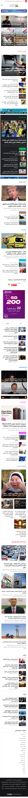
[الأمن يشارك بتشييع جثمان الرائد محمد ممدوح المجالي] (22, 723)
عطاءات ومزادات (22, 762)
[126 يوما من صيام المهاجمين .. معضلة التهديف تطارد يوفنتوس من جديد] (23, 164)
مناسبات (23, 768)
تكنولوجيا (23, 748)
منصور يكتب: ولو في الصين (11, 672)
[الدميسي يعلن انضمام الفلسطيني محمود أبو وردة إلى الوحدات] (23, 158)
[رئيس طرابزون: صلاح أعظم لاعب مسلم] (22, 153)
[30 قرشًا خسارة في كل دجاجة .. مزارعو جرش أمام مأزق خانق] (7, 41)
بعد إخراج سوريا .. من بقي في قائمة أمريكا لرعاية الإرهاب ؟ (11, 223)
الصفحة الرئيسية (23, 786)
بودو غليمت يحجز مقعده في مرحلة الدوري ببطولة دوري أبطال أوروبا (14, 141)
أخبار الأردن (23, 734)
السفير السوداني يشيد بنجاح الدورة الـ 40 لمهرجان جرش (10, 342)
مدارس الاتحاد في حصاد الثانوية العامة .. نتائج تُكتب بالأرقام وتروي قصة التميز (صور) (11, 330)
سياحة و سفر (22, 754)
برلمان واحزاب (22, 740)
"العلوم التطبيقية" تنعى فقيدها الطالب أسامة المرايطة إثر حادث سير (10, 699)
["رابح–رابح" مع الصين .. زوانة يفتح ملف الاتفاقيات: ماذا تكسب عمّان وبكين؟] (20, 524)
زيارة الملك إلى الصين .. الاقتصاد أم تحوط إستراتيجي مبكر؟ (10, 678)
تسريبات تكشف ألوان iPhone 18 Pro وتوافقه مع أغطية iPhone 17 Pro (14, 425)
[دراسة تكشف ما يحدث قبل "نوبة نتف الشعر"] (23, 79)
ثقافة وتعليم (23, 746)
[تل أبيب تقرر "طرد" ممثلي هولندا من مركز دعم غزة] (20, 32)
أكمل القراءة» (22, 212)
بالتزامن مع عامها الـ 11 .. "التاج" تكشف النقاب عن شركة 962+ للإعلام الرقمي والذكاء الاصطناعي (20, 514)
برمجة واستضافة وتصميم (17, 794)
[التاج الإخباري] (14, 5)
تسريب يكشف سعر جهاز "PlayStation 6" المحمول (12, 459)
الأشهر (7, 323)
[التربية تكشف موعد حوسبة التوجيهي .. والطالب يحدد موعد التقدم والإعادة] (22, 451)
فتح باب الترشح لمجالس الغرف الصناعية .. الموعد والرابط (14, 592)
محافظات (23, 764)
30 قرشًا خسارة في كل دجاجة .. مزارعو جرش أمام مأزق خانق (7, 45)
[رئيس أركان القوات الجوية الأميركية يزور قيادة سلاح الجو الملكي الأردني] (20, 41)
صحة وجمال (23, 756)
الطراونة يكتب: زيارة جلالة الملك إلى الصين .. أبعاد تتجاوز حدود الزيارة (10, 666)
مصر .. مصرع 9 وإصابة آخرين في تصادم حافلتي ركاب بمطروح (15, 252)
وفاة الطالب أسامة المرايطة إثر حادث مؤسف (10, 717)
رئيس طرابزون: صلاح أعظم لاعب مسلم (10, 154)
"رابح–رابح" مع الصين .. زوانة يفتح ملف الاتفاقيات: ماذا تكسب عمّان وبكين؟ (20, 533)
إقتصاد (24, 736)
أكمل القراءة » (22, 148)
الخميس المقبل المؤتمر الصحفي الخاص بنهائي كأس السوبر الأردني (10, 172)
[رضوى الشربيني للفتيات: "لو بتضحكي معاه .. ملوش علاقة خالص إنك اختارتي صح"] (14, 376)
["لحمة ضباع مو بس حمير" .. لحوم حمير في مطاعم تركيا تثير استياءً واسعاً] (23, 270)
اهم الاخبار (23, 742)
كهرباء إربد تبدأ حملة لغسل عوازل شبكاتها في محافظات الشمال (14, 642)
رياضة (24, 752)
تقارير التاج (20, 788)
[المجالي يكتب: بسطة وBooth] (22, 660)
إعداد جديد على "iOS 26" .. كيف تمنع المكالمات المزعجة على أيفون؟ (10, 438)
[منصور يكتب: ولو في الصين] (22, 673)
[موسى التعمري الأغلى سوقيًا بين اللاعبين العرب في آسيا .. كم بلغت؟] (23, 102)
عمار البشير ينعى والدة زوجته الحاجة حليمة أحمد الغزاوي (10, 706)
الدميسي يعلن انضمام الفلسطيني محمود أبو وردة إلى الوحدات (10, 159)
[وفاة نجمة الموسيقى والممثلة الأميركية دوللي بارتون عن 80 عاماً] (22, 85)
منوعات (23, 770)
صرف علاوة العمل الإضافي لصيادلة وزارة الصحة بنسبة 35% (8, 36)
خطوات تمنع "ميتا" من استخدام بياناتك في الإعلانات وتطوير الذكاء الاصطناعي (10, 446)
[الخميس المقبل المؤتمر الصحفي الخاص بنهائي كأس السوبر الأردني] (22, 171)
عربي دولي (23, 758)
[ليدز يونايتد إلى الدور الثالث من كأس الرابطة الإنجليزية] (22, 90)
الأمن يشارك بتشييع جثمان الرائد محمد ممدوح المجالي (11, 723)
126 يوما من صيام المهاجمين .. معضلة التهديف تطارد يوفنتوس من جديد (10, 166)
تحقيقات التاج (22, 744)
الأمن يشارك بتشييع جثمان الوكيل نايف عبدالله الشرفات (10, 711)
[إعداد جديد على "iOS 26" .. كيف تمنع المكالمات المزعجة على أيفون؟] (22, 437)
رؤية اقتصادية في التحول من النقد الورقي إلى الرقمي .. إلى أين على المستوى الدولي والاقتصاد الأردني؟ (10, 358)
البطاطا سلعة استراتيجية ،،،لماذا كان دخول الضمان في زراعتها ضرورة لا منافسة (15, 617)
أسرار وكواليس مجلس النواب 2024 (11, 788)
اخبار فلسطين (22, 738)
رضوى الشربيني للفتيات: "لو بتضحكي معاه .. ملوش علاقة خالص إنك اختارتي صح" (15, 381)
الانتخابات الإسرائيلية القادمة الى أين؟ (10, 337)
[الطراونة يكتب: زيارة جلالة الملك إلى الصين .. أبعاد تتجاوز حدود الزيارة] (22, 666)
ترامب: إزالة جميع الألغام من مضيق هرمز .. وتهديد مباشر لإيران (14, 205)
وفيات (24, 772)
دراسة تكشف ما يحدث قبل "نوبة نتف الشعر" (10, 80)
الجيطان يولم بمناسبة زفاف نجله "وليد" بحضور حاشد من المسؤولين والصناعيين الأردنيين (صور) (11, 349)
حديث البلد (23, 750)
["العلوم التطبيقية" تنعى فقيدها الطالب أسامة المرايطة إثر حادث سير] (22, 699)
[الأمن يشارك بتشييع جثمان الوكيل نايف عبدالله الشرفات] (22, 712)
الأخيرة (20, 323)
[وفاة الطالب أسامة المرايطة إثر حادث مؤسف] (22, 718)
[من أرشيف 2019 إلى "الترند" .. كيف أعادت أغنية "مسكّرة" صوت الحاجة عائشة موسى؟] (13, 484)
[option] (14, 30)
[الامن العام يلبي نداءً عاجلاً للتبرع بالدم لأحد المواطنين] (14, 21)
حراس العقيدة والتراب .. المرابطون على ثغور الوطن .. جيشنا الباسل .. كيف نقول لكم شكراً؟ (10, 685)
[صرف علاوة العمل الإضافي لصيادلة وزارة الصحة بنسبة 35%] (7, 32)
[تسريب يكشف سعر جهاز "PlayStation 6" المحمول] (22, 458)
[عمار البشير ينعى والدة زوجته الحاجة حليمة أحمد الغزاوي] (22, 706)
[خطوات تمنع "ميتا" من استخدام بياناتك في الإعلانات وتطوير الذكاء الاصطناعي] (22, 444)
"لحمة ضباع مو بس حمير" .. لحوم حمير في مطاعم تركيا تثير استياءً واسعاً (10, 271)
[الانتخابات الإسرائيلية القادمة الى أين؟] (22, 337)
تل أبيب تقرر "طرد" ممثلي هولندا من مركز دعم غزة (21, 35)
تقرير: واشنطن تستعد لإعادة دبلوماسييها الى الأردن (11, 217)
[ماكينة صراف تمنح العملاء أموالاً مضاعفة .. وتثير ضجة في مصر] (13, 65)
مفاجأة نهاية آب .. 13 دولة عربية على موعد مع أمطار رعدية (10, 265)
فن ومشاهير (23, 760)
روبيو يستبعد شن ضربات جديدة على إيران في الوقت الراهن (10, 97)
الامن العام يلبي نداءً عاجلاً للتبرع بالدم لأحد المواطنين (14, 25)
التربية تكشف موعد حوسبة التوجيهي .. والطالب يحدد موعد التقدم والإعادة (10, 453)
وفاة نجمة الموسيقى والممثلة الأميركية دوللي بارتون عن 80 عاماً (10, 85)
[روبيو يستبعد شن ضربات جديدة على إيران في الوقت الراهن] (22, 96)
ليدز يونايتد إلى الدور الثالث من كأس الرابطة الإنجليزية (11, 91)
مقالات (24, 766)
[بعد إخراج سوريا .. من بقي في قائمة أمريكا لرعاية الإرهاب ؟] (22, 222)
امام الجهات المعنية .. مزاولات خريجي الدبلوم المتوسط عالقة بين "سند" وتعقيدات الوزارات (7, 514)
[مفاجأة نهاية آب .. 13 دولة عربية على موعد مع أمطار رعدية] (22, 264)
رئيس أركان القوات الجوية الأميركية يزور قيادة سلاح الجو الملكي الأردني (20, 45)
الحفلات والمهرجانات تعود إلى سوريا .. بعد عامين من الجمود (15, 392)
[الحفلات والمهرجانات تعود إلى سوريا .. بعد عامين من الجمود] (14, 388)
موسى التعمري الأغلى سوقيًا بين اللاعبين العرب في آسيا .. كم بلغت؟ (10, 103)
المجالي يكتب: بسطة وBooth (10, 659)
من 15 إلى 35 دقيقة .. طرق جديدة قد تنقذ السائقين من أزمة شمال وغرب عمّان (15, 565)
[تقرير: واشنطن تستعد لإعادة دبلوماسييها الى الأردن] (22, 217)
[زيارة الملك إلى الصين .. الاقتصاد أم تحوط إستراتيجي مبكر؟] (22, 679)
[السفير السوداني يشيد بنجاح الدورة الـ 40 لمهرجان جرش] (22, 343)
